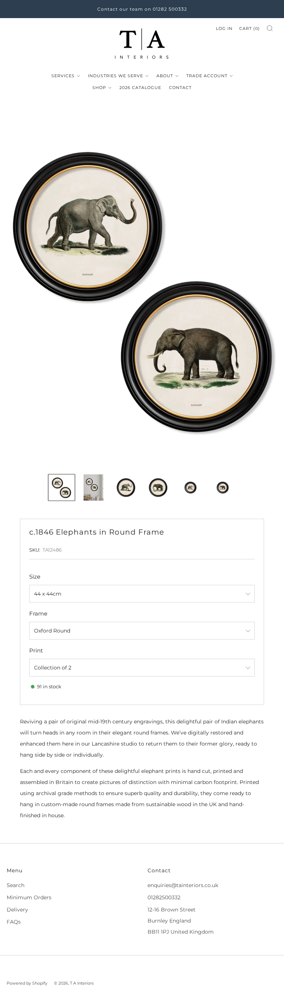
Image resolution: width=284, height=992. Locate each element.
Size (34, 576)
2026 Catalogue (140, 87)
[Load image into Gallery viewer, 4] (158, 487)
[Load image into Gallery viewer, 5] (190, 487)
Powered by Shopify (27, 983)
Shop (99, 87)
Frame (38, 613)
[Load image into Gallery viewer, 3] (125, 487)
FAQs (14, 921)
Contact (180, 87)
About (164, 75)
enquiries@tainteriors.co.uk (183, 885)
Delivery (17, 909)
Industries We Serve (115, 75)
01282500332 (164, 897)
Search (15, 885)
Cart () (249, 28)
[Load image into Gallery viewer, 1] (61, 487)
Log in (224, 28)
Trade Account (206, 75)
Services (63, 75)
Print (36, 650)
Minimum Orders (29, 897)
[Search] (270, 28)
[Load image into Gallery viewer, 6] (222, 487)
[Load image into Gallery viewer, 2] (93, 487)
